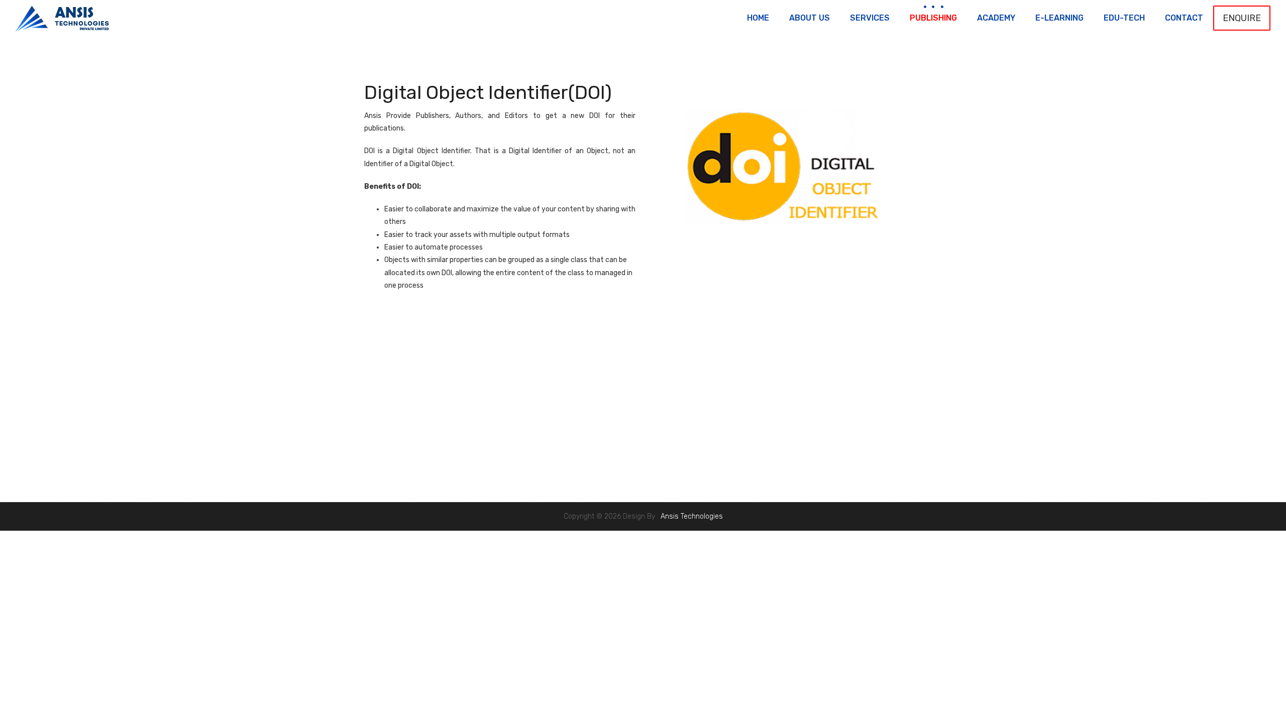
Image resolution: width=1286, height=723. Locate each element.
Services (870, 18)
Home (758, 18)
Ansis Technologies (692, 516)
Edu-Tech (1124, 18)
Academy (996, 18)
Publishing (933, 18)
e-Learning (1059, 18)
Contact (1184, 18)
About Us (809, 18)
